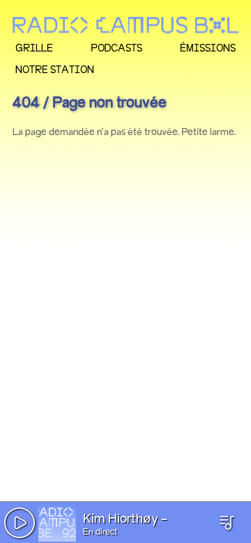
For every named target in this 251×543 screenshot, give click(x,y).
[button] (19, 523)
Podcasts (116, 47)
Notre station (54, 69)
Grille (34, 47)
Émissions (208, 47)
